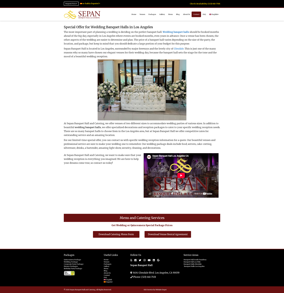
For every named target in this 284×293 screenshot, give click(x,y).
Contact (196, 14)
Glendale (179, 48)
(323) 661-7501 (148, 277)
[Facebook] (134, 260)
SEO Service (148, 290)
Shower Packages (71, 266)
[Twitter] (139, 260)
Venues (142, 14)
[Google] (157, 260)
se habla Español (90, 3)
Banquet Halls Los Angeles (194, 266)
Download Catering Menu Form (116, 234)
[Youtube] (148, 260)
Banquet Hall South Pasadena (195, 260)
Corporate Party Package (73, 264)
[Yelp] (131, 260)
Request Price (70, 4)
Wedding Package (71, 262)
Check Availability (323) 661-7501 (205, 4)
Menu (170, 14)
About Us (186, 14)
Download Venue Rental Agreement (168, 234)
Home (133, 14)
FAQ (204, 14)
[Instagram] (143, 260)
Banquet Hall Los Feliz (192, 262)
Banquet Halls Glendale (193, 264)
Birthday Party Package (73, 269)
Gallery (162, 14)
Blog (178, 14)
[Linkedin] (153, 260)
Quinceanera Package (72, 260)
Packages (152, 14)
